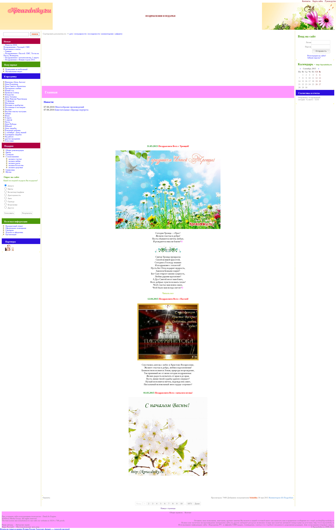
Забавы (8, 113)
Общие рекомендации (15, 150)
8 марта (8, 118)
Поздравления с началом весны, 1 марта (22, 57)
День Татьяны (11, 97)
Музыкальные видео (13, 71)
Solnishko (254, 498)
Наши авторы (7, 525)
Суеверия (9, 154)
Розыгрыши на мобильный (16, 69)
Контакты (306, 1)
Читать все (168, 293)
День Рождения (11, 84)
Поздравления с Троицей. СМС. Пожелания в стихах (17, 48)
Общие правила (176, 512)
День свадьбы (10, 128)
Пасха (7, 122)
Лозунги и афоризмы (14, 232)
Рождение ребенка (12, 130)
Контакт (188, 512)
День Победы (10, 124)
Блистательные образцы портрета (71, 109)
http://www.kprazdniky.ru (324, 523)
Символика (10, 170)
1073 (190, 504)
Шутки (8, 172)
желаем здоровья (16, 167)
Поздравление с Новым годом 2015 (20, 60)
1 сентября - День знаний (15, 132)
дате (71, 34)
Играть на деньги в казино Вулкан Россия (17, 529)
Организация (10, 234)
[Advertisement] (168, 61)
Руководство (330, 1)
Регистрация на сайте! (316, 56)
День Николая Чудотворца (16, 99)
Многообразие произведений (69, 107)
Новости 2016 (11, 45)
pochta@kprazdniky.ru (325, 521)
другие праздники (12, 139)
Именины (9, 82)
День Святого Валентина (15, 86)
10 (181, 504)
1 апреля (8, 120)
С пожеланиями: (12, 157)
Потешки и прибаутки (14, 105)
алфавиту (118, 34)
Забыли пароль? (314, 58)
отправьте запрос (326, 525)
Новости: (49, 102)
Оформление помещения (15, 228)
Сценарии (9, 230)
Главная (8, 51)
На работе (9, 137)
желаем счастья (15, 159)
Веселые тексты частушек (15, 111)
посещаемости (94, 34)
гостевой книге (263, 521)
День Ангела (19, 82)
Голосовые (9, 141)
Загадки (8, 109)
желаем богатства (16, 165)
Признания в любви (13, 88)
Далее (197, 504)
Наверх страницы (168, 508)
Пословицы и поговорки (15, 107)
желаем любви (14, 161)
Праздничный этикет (14, 226)
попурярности (80, 34)
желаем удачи (14, 163)
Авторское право (23, 525)
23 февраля (9, 101)
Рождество (9, 95)
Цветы (8, 152)
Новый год (9, 90)
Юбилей (8, 126)
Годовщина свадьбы (13, 134)
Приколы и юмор (12, 92)
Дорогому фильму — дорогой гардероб (53, 529)
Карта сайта (318, 1)
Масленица (9, 103)
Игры (7, 116)
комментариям (107, 34)
